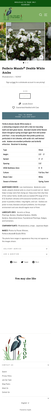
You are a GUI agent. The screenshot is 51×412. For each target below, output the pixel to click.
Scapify (29, 410)
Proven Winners (22, 230)
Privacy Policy (7, 376)
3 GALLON (25, 96)
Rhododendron (23, 226)
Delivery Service (13, 249)
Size (25, 91)
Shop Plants (6, 384)
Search (4, 372)
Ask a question (11, 254)
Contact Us (7, 365)
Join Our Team (7, 380)
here (13, 82)
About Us (5, 388)
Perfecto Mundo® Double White (14, 233)
